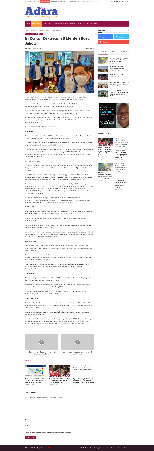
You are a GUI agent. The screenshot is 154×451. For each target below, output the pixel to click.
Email (27, 426)
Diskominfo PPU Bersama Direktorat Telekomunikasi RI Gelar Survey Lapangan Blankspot (119, 93)
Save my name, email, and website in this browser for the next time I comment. (48, 432)
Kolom (79, 24)
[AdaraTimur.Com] (41, 12)
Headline (35, 34)
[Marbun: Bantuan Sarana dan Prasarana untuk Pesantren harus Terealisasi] (103, 85)
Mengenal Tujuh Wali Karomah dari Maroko (117, 67)
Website (63, 426)
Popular (103, 51)
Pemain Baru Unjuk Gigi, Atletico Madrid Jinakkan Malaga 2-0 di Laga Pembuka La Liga (59, 380)
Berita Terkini (36, 24)
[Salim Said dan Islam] (103, 77)
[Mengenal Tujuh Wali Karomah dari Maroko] (103, 69)
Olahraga (94, 24)
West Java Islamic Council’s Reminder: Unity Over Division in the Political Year (119, 59)
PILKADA (86, 24)
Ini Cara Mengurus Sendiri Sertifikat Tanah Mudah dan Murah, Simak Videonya (121, 184)
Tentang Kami (98, 448)
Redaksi (113, 448)
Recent (113, 51)
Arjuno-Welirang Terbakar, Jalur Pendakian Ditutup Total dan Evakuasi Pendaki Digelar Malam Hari (83, 381)
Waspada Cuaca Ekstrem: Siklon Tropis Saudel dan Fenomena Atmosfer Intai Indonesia (35, 380)
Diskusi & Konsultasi (61, 24)
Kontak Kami (106, 448)
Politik (72, 24)
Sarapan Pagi (48, 24)
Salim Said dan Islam (116, 74)
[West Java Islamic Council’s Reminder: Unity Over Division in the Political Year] (103, 60)
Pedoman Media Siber (123, 448)
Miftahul (28, 48)
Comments (123, 51)
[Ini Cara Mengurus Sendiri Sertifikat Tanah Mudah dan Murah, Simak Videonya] (122, 171)
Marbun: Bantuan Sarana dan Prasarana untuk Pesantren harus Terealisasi (119, 84)
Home (28, 24)
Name (27, 419)
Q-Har (51, 448)
